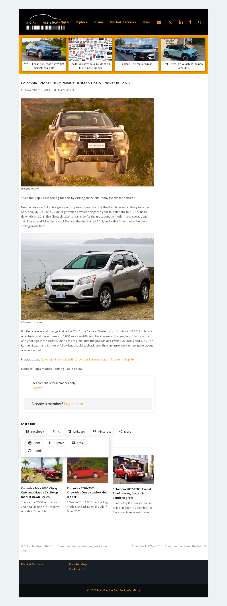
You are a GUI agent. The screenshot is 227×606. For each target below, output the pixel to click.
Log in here (73, 403)
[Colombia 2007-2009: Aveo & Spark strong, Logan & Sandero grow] (133, 469)
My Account (76, 569)
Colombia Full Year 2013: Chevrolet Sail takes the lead (167, 546)
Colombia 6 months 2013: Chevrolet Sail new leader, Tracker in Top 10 (87, 359)
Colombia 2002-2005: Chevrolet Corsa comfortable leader (87, 492)
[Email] (159, 22)
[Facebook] (190, 22)
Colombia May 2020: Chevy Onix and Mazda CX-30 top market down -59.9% (39, 492)
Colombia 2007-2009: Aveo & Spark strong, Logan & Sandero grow (132, 493)
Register (37, 388)
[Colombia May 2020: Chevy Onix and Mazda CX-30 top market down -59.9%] (42, 469)
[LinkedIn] (181, 22)
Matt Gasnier (66, 90)
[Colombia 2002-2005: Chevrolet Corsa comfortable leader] (87, 469)
